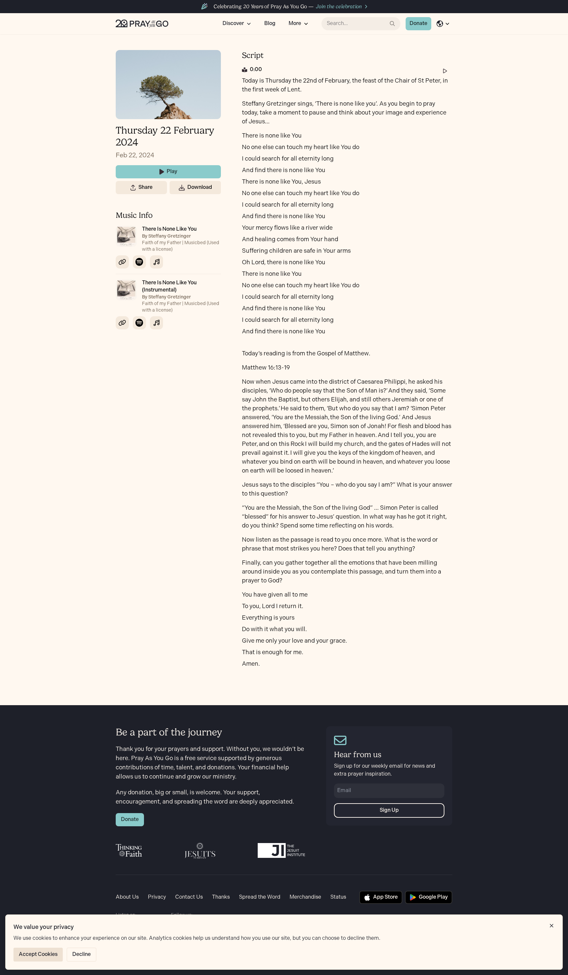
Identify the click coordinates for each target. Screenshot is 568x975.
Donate (418, 23)
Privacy (157, 897)
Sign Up (389, 810)
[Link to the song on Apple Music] (156, 262)
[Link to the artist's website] (122, 262)
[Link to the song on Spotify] (139, 262)
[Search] (392, 23)
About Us (127, 897)
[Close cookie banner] (552, 926)
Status (338, 897)
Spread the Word (259, 897)
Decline (81, 954)
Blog (269, 23)
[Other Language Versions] (443, 24)
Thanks (221, 897)
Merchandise (305, 897)
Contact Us (189, 897)
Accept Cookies (38, 954)
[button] (133, 188)
